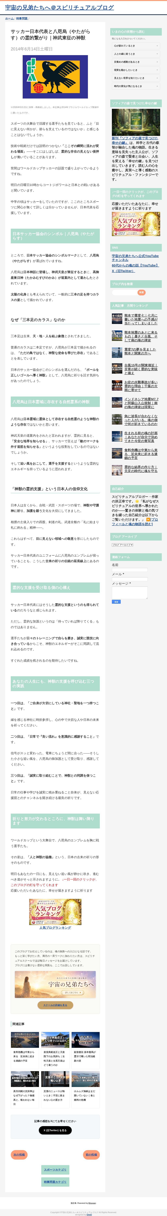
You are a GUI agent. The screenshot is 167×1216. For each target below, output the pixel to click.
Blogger (92, 1203)
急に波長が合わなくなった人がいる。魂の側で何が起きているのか (141, 420)
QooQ (89, 1215)
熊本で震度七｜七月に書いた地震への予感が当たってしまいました (141, 319)
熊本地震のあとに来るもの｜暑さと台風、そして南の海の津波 (141, 336)
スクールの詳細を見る (55, 1005)
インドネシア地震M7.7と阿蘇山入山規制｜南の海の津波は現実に (141, 403)
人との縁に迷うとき (124, 54)
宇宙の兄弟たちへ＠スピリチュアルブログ (59, 7)
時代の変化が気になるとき (128, 86)
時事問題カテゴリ (55, 1182)
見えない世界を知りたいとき (129, 78)
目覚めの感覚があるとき (127, 62)
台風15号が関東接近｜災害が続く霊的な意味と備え (141, 369)
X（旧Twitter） (123, 271)
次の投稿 (19, 1154)
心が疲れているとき (124, 45)
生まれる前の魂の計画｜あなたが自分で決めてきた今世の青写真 (141, 437)
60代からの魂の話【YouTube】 (135, 265)
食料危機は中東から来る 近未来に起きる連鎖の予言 (141, 454)
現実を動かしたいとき (125, 70)
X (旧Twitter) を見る (55, 1130)
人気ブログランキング (55, 927)
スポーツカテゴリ (55, 1169)
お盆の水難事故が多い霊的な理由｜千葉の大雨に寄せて (141, 386)
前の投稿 (91, 1154)
